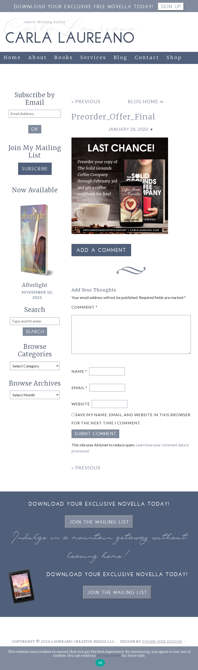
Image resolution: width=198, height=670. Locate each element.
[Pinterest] (152, 75)
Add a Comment (101, 251)
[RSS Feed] (192, 75)
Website (80, 403)
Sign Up (171, 7)
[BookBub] (172, 75)
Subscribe (35, 169)
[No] (192, 658)
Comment (84, 307)
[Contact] (182, 75)
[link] (163, 72)
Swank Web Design (162, 641)
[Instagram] (143, 75)
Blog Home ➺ (146, 101)
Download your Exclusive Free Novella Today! (83, 7)
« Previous (85, 101)
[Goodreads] (162, 75)
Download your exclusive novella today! (99, 504)
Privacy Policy (109, 655)
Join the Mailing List (99, 522)
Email (79, 387)
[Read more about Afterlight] (34, 279)
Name (79, 371)
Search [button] (35, 332)
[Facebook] (133, 75)
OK (34, 129)
